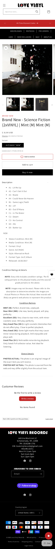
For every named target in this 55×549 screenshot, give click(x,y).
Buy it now (27, 172)
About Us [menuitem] (48, 37)
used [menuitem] (11, 37)
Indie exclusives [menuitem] (24, 37)
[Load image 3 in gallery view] (41, 104)
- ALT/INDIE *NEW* (13, 145)
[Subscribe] (41, 474)
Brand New (7, 116)
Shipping (5, 136)
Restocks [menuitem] (30, 31)
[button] (7, 5)
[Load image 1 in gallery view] (13, 104)
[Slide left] (3, 105)
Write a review (27, 398)
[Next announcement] (50, 23)
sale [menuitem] (37, 37)
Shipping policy (27, 542)
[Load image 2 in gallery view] (27, 104)
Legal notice (28, 546)
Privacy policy (44, 537)
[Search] (36, 11)
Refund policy (31, 537)
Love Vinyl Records (17, 537)
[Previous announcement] (5, 23)
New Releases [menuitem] (16, 31)
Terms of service (13, 542)
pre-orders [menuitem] (44, 31)
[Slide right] (52, 105)
